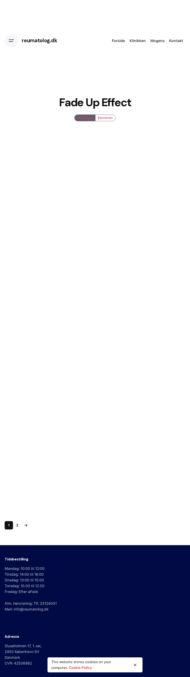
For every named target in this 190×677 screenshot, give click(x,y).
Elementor (105, 118)
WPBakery (85, 118)
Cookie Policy (80, 667)
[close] (135, 665)
